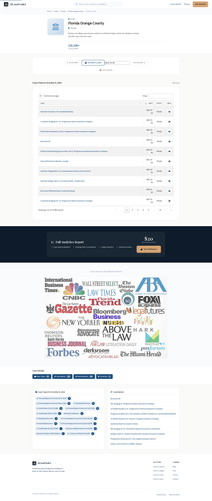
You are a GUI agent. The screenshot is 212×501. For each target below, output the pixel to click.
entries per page (52, 96)
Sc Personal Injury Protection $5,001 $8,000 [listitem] (78, 418)
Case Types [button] (42, 376)
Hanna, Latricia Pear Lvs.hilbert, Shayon (126, 444)
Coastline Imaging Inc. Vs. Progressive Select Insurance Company (66, 121)
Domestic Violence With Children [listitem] (50, 433)
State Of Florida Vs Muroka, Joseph (54, 161)
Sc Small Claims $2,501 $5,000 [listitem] (49, 408)
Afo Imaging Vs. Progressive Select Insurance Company (132, 404)
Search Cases (158, 479)
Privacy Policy (161, 495)
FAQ (174, 471)
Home (49, 11)
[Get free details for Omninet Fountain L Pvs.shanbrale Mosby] (169, 112)
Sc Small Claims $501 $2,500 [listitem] (48, 413)
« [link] (116, 210)
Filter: (145, 96)
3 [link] (137, 210)
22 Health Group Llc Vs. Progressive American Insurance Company (137, 409)
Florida (63, 11)
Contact (176, 479)
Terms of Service (174, 495)
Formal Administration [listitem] (46, 423)
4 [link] (143, 210)
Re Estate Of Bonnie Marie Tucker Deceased (57, 191)
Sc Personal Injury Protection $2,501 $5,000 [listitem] (77, 423)
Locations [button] (105, 376)
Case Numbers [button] (84, 376)
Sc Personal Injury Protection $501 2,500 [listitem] (53, 403)
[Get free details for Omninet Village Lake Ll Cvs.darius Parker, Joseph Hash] (169, 181)
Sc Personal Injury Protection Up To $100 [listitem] (53, 398)
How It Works (176, 4)
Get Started (200, 4)
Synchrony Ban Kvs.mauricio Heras (124, 424)
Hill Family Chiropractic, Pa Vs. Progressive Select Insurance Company (68, 131)
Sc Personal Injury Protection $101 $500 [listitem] (82, 408)
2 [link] (132, 210)
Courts (56, 11)
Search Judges (158, 471)
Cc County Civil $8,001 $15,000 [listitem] (80, 433)
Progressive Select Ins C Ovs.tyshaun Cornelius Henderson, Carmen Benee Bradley (143, 414)
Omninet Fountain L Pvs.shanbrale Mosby (56, 111)
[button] (140, 103)
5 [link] (148, 210)
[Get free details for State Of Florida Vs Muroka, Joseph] (169, 161)
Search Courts (158, 475)
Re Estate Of (45, 141)
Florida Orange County (75, 11)
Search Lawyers (159, 467)
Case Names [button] (63, 376)
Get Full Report (150, 249)
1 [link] (126, 210)
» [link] (171, 210)
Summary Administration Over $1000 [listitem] (81, 428)
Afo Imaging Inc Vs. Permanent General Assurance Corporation (135, 429)
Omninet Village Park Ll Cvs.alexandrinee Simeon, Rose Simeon (65, 171)
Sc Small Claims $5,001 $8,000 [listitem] (49, 428)
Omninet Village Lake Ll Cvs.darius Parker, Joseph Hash (62, 181)
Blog (174, 467)
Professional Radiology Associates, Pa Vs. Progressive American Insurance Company (73, 151)
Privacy (187, 4)
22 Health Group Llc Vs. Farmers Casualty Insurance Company (135, 419)
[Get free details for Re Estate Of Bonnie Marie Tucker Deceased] (169, 191)
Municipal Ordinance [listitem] (73, 413)
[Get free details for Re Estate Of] (169, 141)
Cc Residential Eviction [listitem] (84, 403)
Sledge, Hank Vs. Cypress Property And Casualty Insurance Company (138, 434)
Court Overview (106, 70)
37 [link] (160, 210)
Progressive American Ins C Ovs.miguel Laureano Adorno (133, 439)
